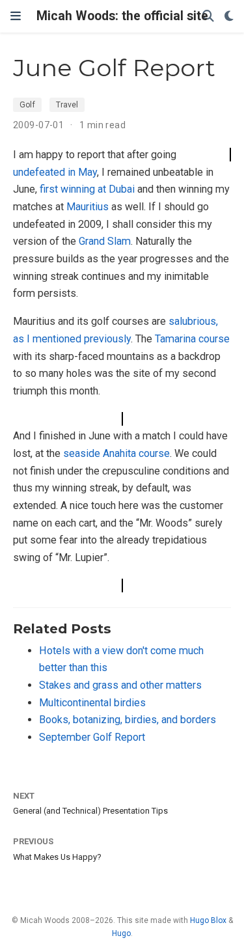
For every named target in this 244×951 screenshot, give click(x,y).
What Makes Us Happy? (57, 857)
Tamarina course (192, 339)
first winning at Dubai (87, 189)
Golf (27, 104)
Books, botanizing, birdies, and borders (127, 719)
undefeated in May (55, 172)
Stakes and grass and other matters (120, 685)
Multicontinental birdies (92, 702)
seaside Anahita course (116, 453)
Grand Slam (105, 241)
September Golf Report (92, 737)
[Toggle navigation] (15, 16)
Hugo (121, 933)
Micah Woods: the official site (122, 15)
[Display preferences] (229, 16)
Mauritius (87, 206)
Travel (67, 104)
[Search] (208, 16)
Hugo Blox (208, 920)
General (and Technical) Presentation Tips (90, 811)
